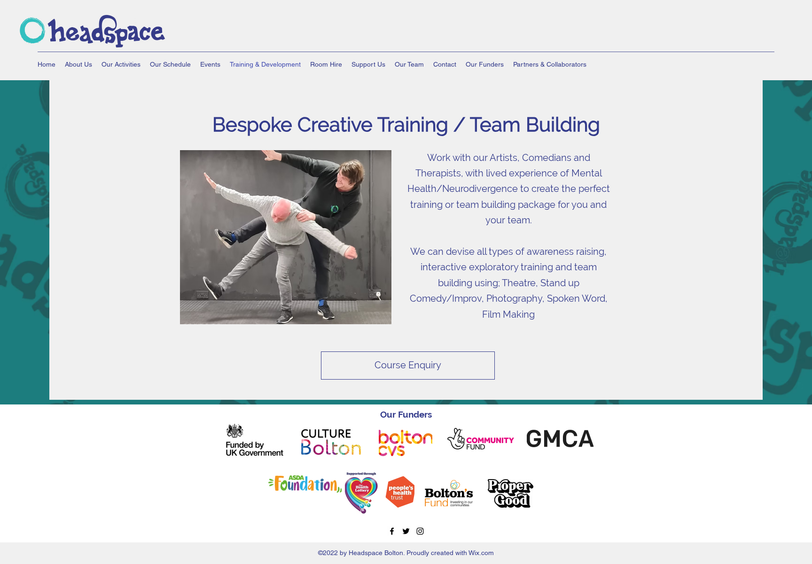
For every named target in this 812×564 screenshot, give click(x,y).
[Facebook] (392, 531)
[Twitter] (406, 531)
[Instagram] (420, 531)
